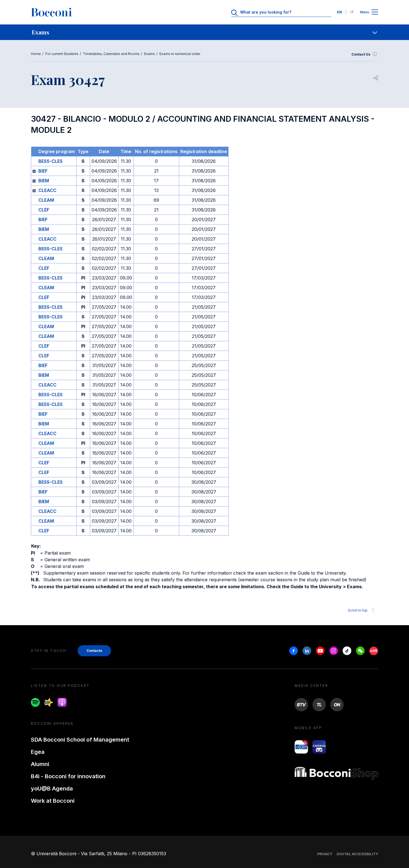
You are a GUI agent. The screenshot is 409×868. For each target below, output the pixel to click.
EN (339, 12)
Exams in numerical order (179, 54)
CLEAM (46, 200)
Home (36, 54)
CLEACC (47, 190)
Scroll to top (358, 610)
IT (352, 12)
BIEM (43, 180)
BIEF (43, 171)
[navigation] (204, 32)
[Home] (51, 12)
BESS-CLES (50, 161)
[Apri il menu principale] (374, 12)
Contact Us (360, 54)
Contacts (94, 650)
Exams (149, 54)
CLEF (43, 210)
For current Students (61, 54)
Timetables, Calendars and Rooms (111, 54)
